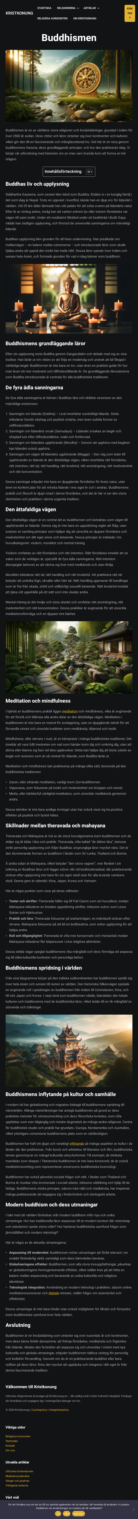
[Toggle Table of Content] (87, 172)
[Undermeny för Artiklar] (98, 8)
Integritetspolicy (59, 1410)
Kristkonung (19, 13)
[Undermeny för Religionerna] (78, 8)
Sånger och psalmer (17, 1481)
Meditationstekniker (18, 1476)
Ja (58, 1513)
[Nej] (133, 1509)
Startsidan (12, 1441)
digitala (54, 1293)
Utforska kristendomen (19, 1471)
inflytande (77, 1143)
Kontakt (129, 13)
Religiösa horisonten (18, 1436)
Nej (67, 1513)
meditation (70, 711)
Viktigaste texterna (17, 1485)
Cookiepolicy (39, 1410)
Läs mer (78, 1513)
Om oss (10, 1450)
